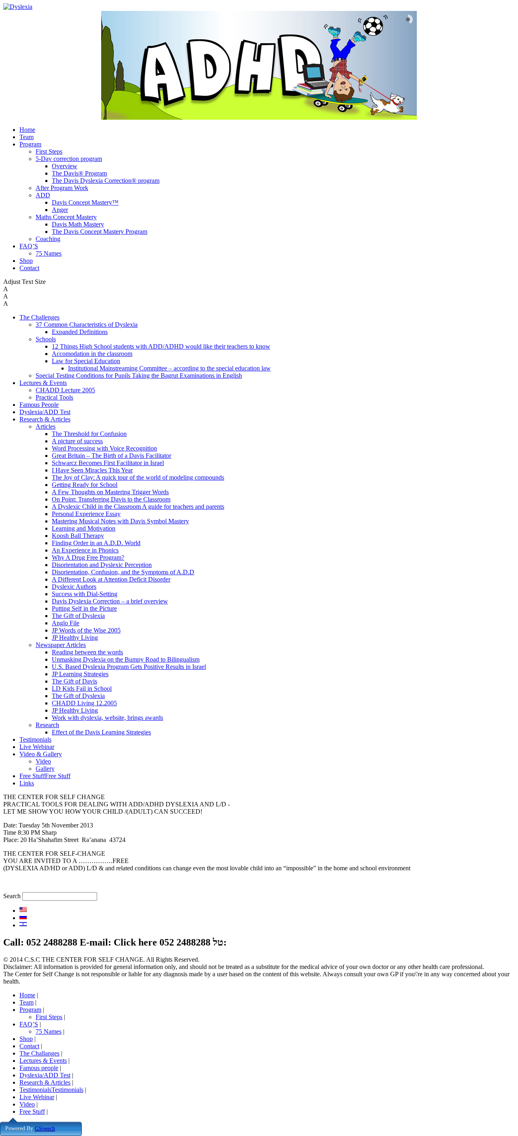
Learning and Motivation (83, 528)
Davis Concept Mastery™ (85, 202)
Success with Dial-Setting (84, 593)
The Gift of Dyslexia (78, 615)
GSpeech (45, 1128)
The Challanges (39, 1053)
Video (43, 761)
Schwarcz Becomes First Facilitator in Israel (108, 462)
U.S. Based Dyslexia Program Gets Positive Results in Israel (129, 666)
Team (26, 136)
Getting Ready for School (84, 484)
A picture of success (77, 441)
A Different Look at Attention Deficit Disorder (111, 579)
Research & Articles (44, 419)
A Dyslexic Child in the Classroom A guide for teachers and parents (138, 506)
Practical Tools (54, 397)
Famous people (38, 1067)
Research (47, 724)
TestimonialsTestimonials (51, 1089)
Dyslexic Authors (74, 586)
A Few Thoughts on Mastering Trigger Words (110, 492)
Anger (60, 209)
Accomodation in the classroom (92, 353)
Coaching (48, 238)
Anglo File (65, 623)
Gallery (45, 768)
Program (30, 144)
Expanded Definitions (80, 331)
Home (27, 129)
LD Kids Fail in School (82, 688)
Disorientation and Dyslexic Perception (102, 564)
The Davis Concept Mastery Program (99, 231)
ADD (43, 195)
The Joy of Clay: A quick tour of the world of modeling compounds (138, 477)
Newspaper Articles (61, 644)
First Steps (49, 151)
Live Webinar (36, 746)
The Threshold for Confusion (89, 433)
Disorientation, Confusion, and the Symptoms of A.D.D (123, 572)
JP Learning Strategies (80, 674)
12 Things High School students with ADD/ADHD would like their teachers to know (161, 346)
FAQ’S (28, 246)
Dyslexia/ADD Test (44, 411)
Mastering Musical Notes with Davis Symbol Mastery (120, 521)
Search (12, 896)
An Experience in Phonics (85, 550)
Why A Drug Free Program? (88, 557)
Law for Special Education (86, 361)
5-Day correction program (69, 158)
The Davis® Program (79, 173)
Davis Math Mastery (78, 224)
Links (26, 783)
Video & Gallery (40, 754)
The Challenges (39, 317)
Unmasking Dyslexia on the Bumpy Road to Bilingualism (126, 659)
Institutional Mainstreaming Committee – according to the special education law (169, 368)
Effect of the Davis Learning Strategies (101, 732)
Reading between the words (87, 652)
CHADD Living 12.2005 (84, 703)
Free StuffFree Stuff (44, 775)
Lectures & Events (43, 382)
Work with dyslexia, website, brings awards (107, 717)
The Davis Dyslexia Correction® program (105, 180)
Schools (46, 339)
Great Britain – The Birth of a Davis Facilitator (111, 455)
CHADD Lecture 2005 (65, 390)
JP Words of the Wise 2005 (86, 630)
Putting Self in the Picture (84, 608)
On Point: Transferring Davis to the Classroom (111, 499)
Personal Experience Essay (86, 513)
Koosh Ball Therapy (78, 535)
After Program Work (62, 187)
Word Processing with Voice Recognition (104, 448)
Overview (64, 166)
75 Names (49, 253)
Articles (45, 426)
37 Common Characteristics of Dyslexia (87, 324)
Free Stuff (32, 1111)
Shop (26, 260)
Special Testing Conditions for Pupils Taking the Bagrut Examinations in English (139, 375)
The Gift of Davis (74, 681)
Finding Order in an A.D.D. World (96, 542)
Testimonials (35, 739)
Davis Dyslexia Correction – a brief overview (110, 601)
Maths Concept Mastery (66, 217)
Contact (29, 267)
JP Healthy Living (75, 637)
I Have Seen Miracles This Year (92, 470)
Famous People (39, 404)
